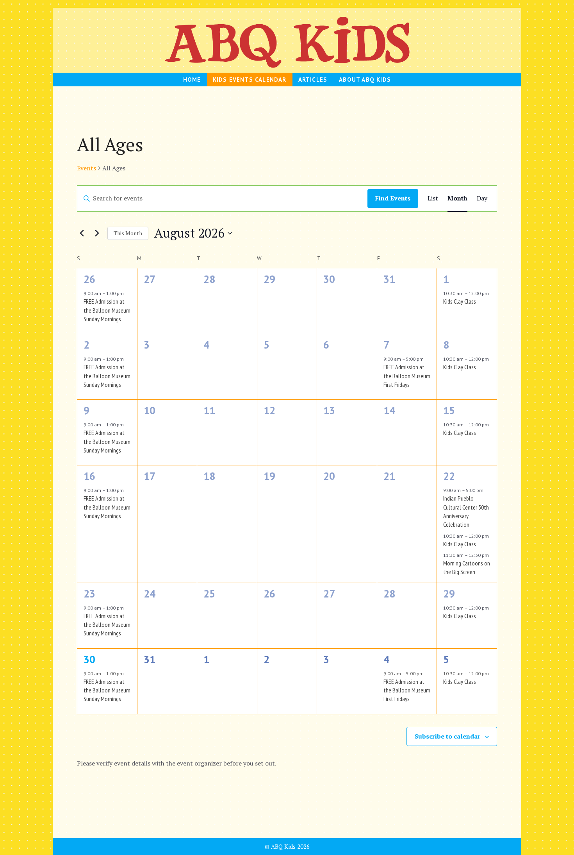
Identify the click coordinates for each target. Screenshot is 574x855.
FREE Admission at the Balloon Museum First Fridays (406, 375)
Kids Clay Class (459, 301)
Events (86, 168)
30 (89, 659)
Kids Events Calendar (250, 79)
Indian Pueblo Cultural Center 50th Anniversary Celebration (466, 511)
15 (449, 410)
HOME (192, 79)
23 (89, 593)
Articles (313, 79)
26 (89, 279)
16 (89, 476)
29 (449, 593)
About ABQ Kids (365, 79)
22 (449, 476)
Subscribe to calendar (447, 736)
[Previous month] (81, 233)
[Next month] (97, 233)
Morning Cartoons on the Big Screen (466, 567)
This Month (128, 233)
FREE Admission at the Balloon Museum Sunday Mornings (107, 310)
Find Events (392, 198)
